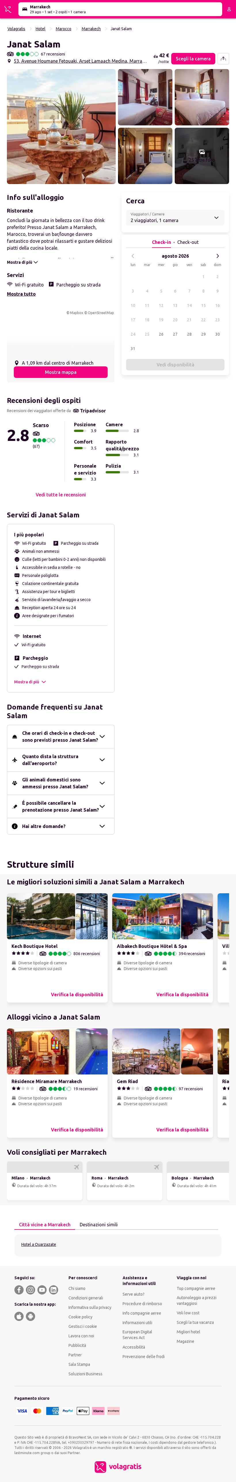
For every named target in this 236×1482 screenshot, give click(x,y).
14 (189, 305)
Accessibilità (134, 1347)
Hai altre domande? (44, 826)
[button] (61, 126)
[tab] (44, 1225)
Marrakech (91, 28)
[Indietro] (133, 256)
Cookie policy (80, 1317)
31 (133, 348)
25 (147, 334)
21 (189, 320)
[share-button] (223, 59)
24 (133, 334)
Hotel (40, 28)
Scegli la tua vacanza (195, 1322)
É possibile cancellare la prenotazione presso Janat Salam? (60, 806)
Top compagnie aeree (196, 1288)
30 (217, 334)
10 (133, 305)
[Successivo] (217, 256)
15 (203, 305)
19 (161, 320)
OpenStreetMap (101, 313)
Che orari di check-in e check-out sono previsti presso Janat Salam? (60, 737)
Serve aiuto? (133, 1294)
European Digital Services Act (137, 1335)
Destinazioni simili (99, 1224)
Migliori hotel (188, 1332)
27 (175, 334)
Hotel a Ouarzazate (38, 1244)
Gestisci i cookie (82, 1326)
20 (175, 320)
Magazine (185, 1341)
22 (203, 320)
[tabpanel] (118, 1245)
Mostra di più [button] (26, 682)
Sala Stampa (79, 1364)
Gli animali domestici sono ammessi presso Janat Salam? (55, 783)
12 (161, 305)
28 (189, 334)
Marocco (63, 28)
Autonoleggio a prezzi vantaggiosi (196, 1300)
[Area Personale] (229, 9)
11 (147, 305)
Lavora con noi (81, 1336)
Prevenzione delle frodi (144, 1356)
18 (147, 320)
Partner (75, 1355)
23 (217, 320)
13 (175, 305)
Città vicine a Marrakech (45, 1224)
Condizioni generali (85, 1298)
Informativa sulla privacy (89, 1307)
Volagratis (16, 28)
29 (203, 334)
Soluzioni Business (85, 1374)
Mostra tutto (21, 294)
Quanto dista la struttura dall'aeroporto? (50, 760)
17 (133, 320)
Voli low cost (188, 1313)
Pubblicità (77, 1345)
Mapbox (76, 313)
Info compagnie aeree (142, 1313)
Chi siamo (76, 1288)
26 (161, 334)
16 (217, 305)
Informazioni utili (137, 1322)
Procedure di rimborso (142, 1303)
